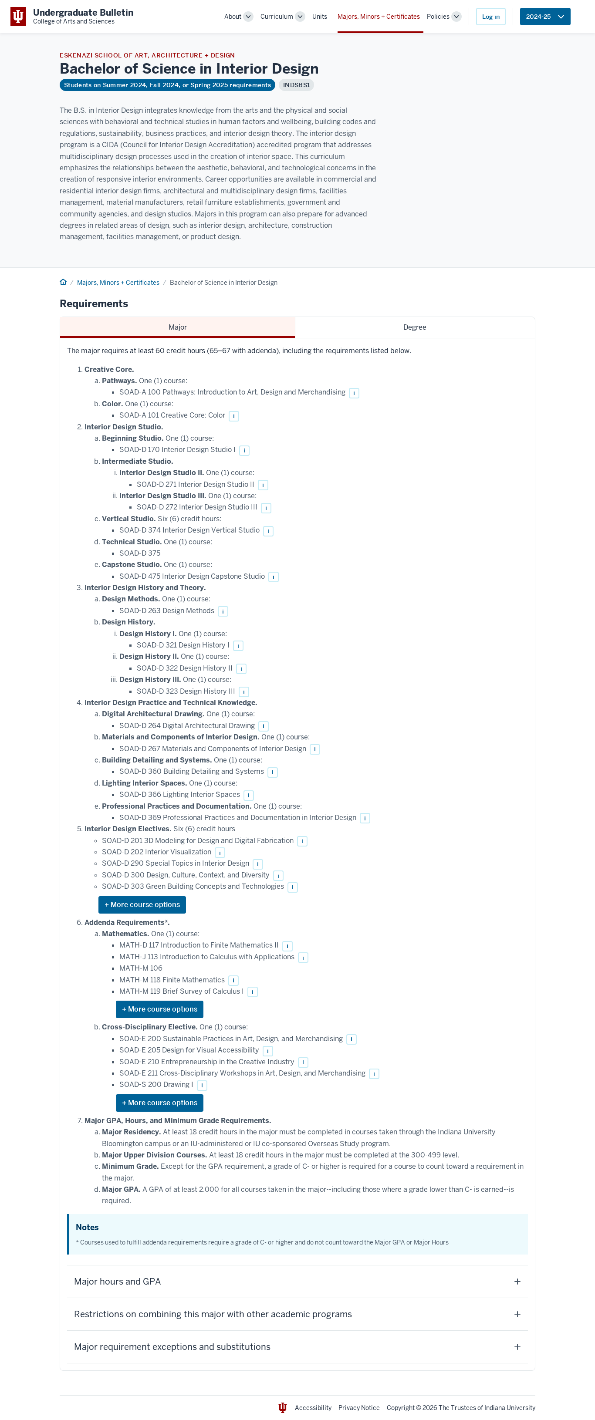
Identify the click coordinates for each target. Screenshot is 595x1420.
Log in (491, 16)
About (232, 16)
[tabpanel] (297, 854)
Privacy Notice (359, 1408)
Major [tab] (178, 327)
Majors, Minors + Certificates (379, 16)
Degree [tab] (414, 327)
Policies (438, 16)
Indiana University (509, 1408)
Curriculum (276, 16)
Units (319, 16)
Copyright (401, 1408)
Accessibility (313, 1408)
